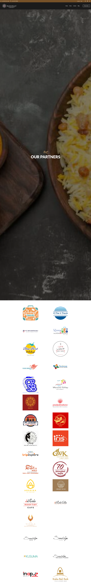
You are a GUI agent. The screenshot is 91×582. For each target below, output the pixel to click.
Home (67, 5)
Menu (70, 5)
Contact (74, 5)
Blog (78, 5)
